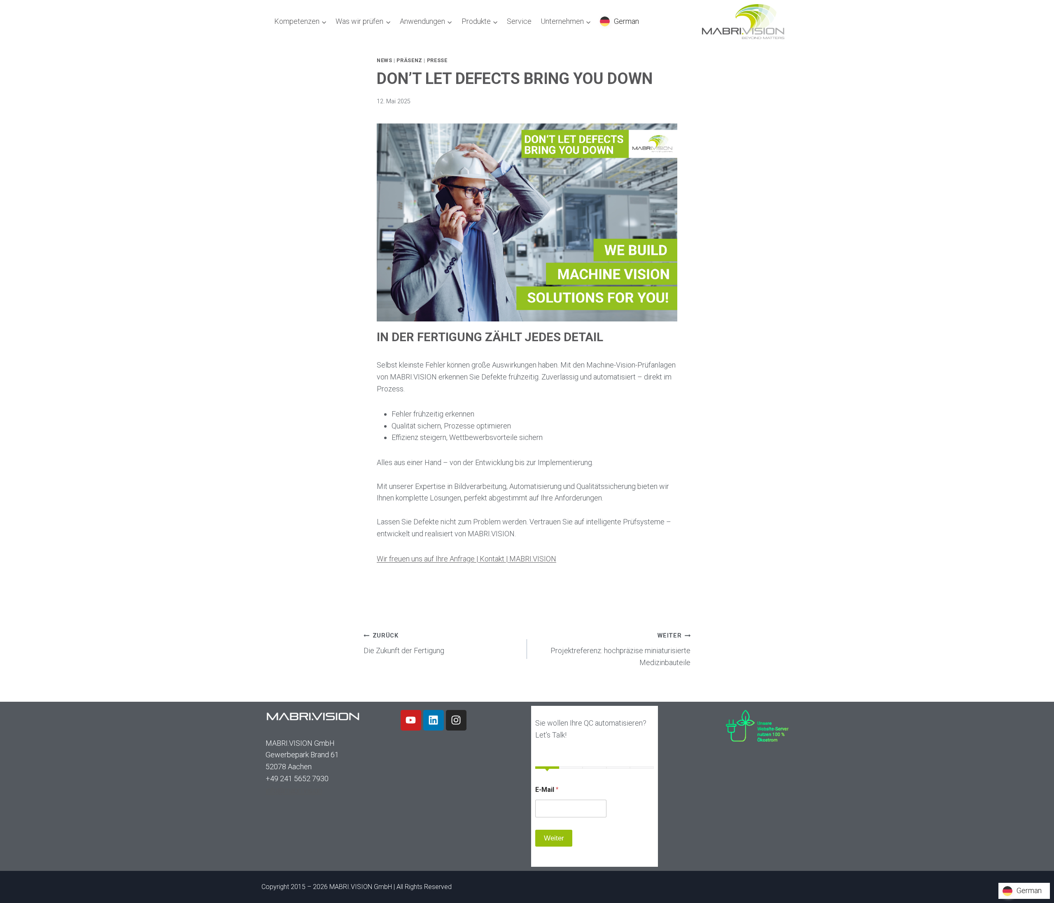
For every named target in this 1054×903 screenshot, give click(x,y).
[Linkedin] (433, 720)
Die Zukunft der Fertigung (404, 643)
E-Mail (546, 790)
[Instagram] (456, 720)
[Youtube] (411, 720)
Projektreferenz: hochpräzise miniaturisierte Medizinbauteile (620, 649)
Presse (437, 60)
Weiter (554, 838)
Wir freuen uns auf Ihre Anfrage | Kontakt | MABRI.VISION (466, 558)
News (384, 60)
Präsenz (409, 60)
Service (519, 21)
